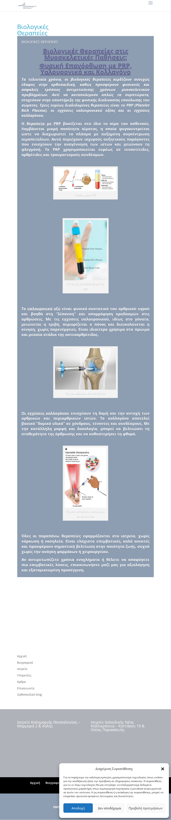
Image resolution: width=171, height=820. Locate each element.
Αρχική (22, 656)
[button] (163, 769)
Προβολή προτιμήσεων (145, 808)
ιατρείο (128, 535)
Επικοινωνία (25, 688)
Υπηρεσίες (24, 675)
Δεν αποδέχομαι (109, 808)
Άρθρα (21, 682)
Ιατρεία (22, 669)
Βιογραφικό (25, 663)
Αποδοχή (78, 808)
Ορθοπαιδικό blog (29, 694)
